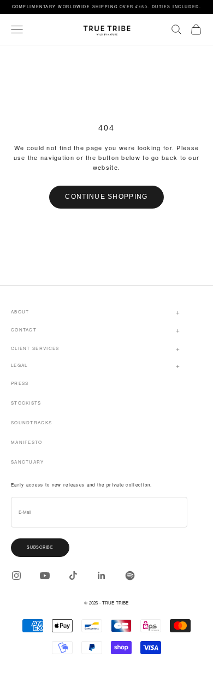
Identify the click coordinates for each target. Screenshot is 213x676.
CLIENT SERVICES (35, 348)
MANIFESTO (27, 442)
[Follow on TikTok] (73, 575)
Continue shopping (106, 196)
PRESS (20, 383)
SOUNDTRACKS (31, 422)
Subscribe (40, 547)
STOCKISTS (26, 403)
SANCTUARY (27, 462)
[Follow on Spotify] (130, 575)
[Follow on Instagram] (16, 575)
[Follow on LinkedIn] (101, 575)
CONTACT (24, 330)
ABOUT (20, 312)
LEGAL (19, 365)
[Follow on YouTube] (44, 575)
